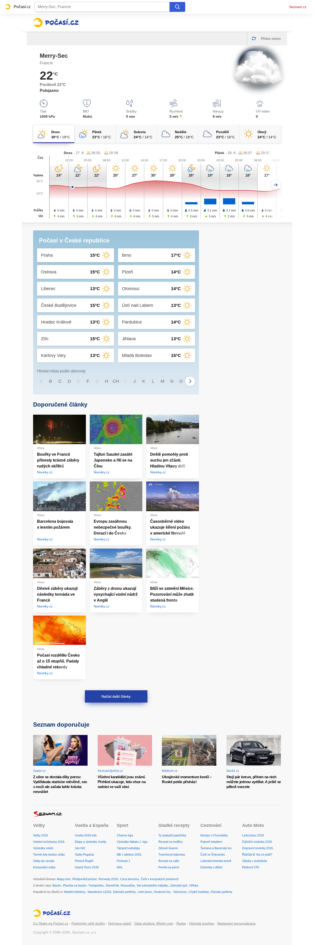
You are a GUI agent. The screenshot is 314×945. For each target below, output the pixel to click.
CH (116, 381)
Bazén (56, 885)
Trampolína (96, 885)
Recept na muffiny (170, 842)
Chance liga (125, 835)
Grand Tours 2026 (87, 867)
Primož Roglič (84, 861)
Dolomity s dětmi (211, 867)
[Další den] (276, 185)
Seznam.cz (297, 7)
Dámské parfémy (124, 892)
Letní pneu (145, 892)
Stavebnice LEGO (99, 892)
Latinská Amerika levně (215, 861)
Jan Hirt (80, 848)
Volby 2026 (40, 835)
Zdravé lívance (168, 848)
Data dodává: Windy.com (153, 923)
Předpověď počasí (84, 879)
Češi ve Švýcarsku (212, 854)
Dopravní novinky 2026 (257, 848)
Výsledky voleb (43, 848)
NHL (120, 867)
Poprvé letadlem (211, 842)
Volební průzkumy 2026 (49, 842)
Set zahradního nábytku (152, 885)
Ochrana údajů (119, 923)
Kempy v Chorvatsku (214, 835)
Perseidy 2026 (108, 879)
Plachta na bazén (74, 885)
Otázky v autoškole (254, 861)
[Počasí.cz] (56, 22)
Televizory (180, 892)
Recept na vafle (168, 861)
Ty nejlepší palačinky (172, 835)
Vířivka (193, 885)
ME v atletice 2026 (129, 854)
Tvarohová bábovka (171, 854)
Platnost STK (250, 867)
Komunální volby (44, 867)
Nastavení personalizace (236, 923)
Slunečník (112, 885)
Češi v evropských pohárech (160, 879)
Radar (181, 923)
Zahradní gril (178, 885)
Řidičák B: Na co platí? (257, 854)
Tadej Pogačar (84, 854)
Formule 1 (123, 861)
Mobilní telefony (74, 892)
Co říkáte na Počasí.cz (50, 923)
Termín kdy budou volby (49, 854)
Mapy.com (63, 879)
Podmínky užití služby (88, 923)
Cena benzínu (129, 879)
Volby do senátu (43, 861)
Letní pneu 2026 (253, 835)
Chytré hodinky (199, 892)
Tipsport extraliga (128, 848)
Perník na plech (168, 867)
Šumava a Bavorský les (216, 848)
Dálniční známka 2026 (257, 842)
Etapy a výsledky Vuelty (90, 842)
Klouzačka (128, 885)
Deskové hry (162, 892)
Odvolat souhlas (201, 923)
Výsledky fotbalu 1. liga (132, 842)
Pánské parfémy (221, 892)
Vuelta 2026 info (86, 835)
